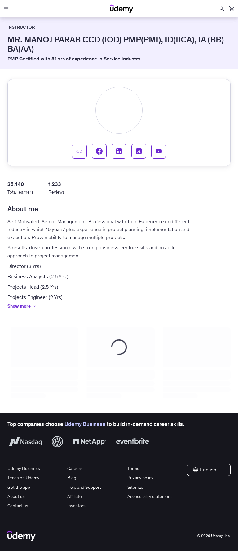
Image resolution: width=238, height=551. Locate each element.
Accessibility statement (149, 496)
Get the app (18, 487)
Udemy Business (84, 424)
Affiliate (74, 496)
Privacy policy (140, 477)
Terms (133, 468)
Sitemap (135, 487)
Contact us (17, 506)
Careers (74, 468)
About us (16, 496)
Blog (71, 477)
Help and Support (84, 487)
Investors (76, 506)
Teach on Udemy (23, 477)
